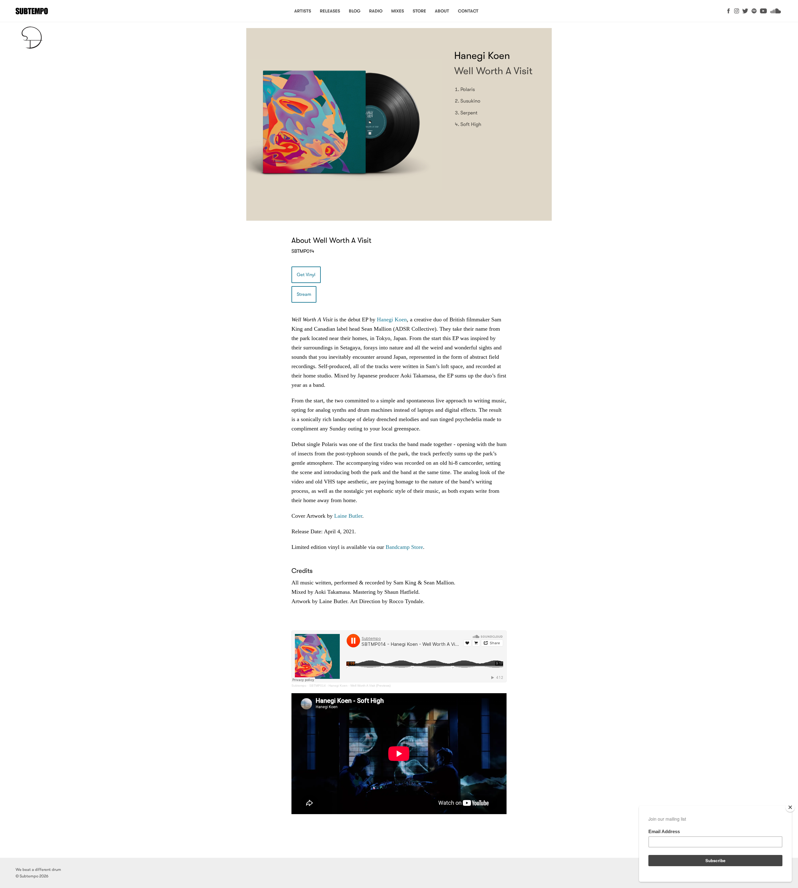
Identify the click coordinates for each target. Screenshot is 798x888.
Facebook (728, 10)
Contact (468, 11)
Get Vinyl (306, 275)
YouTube (763, 10)
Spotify (754, 10)
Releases (330, 11)
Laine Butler (347, 516)
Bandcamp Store (404, 547)
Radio (375, 11)
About (442, 11)
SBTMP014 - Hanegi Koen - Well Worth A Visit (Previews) (350, 685)
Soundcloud (775, 10)
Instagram (736, 10)
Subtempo (32, 11)
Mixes (397, 11)
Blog (354, 11)
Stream (304, 294)
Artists (302, 11)
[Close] (790, 807)
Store (419, 11)
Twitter (745, 10)
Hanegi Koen (392, 319)
